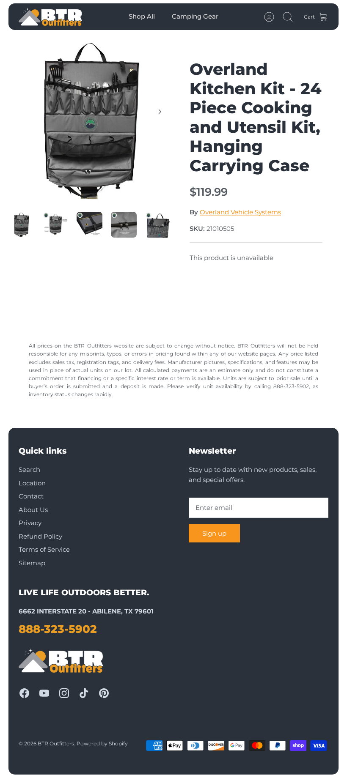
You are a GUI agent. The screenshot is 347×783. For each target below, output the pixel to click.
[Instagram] (64, 693)
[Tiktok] (84, 693)
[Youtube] (44, 693)
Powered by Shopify (102, 743)
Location (32, 483)
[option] (91, 120)
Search (29, 469)
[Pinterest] (104, 693)
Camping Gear (195, 16)
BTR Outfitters (56, 743)
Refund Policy (40, 536)
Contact (31, 496)
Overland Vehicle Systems (240, 212)
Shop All (142, 16)
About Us (33, 510)
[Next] (160, 111)
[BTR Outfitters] (50, 17)
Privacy (30, 523)
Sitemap (32, 563)
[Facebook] (24, 693)
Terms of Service (44, 549)
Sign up (214, 533)
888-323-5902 (58, 629)
